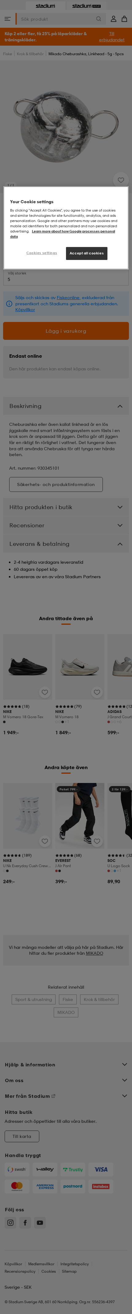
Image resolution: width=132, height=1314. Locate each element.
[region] (66, 228)
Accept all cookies (87, 253)
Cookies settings (41, 253)
